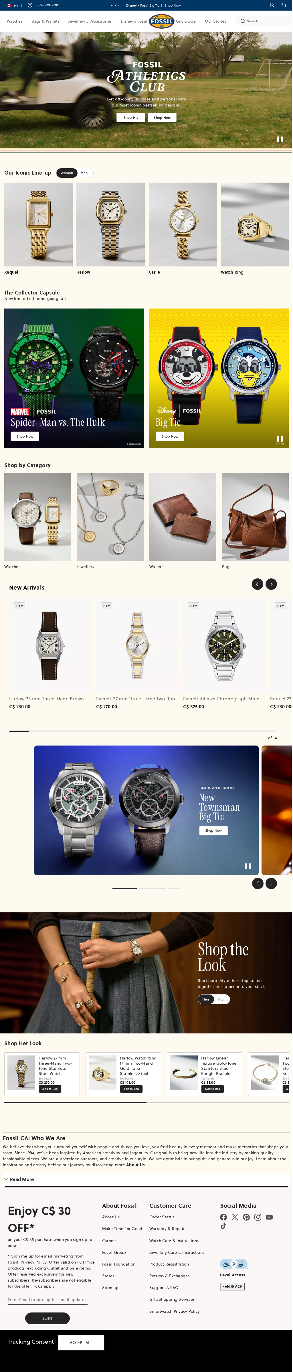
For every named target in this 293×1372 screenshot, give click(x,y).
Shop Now (25, 433)
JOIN (47, 1310)
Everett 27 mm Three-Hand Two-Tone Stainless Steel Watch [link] (161, 694)
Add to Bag (50, 1080)
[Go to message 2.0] (113, 5)
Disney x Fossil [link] (134, 21)
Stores (107, 1268)
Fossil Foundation (117, 1256)
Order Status (159, 1209)
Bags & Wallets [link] (45, 21)
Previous (10, 1066)
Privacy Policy (34, 1254)
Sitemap (109, 1279)
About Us (143, 1156)
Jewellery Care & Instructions (174, 1244)
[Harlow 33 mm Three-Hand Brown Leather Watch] (50, 641)
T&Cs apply (44, 1278)
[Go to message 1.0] (109, 5)
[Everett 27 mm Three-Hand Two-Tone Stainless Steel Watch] (137, 641)
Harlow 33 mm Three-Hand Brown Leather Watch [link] (63, 694)
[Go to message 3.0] (116, 5)
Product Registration (167, 1256)
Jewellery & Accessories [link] (90, 21)
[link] (72, 376)
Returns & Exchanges (167, 1268)
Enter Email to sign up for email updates (47, 1291)
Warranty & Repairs (165, 1220)
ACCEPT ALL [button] (81, 1342)
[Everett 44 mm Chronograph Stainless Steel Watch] (224, 641)
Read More (22, 1171)
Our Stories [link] (215, 21)
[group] (144, 805)
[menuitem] (14, 21)
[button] (16, 5)
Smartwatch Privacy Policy (172, 1303)
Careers (108, 1232)
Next (278, 1066)
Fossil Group (112, 1244)
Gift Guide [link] (186, 21)
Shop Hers (160, 116)
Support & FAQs (162, 1279)
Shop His (128, 116)
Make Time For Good (121, 1220)
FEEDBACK (229, 1278)
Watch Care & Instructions (171, 1232)
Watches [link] (14, 21)
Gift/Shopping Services (170, 1291)
